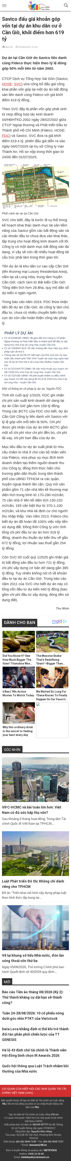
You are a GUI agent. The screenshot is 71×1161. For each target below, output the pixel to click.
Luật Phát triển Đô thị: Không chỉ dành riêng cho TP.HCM (33, 884)
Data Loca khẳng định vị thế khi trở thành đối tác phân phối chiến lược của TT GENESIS (35, 1034)
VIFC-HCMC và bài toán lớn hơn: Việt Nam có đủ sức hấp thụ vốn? (31, 810)
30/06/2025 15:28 (27, 47)
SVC (17, 84)
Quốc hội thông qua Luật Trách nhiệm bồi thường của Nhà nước (35, 1068)
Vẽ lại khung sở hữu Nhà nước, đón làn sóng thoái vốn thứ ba (33, 958)
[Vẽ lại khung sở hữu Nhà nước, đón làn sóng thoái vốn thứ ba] (35, 927)
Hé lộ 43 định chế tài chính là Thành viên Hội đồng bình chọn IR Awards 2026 (34, 1053)
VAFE (29, 1093)
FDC (5, 136)
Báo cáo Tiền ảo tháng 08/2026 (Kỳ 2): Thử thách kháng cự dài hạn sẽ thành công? (33, 997)
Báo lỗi (9, 47)
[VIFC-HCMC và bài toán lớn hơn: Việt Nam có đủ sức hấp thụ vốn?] (35, 779)
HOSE (7, 84)
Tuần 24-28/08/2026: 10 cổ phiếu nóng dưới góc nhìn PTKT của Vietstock (33, 1016)
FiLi (4, 1103)
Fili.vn (55, 1114)
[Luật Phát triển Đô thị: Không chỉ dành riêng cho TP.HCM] (35, 853)
